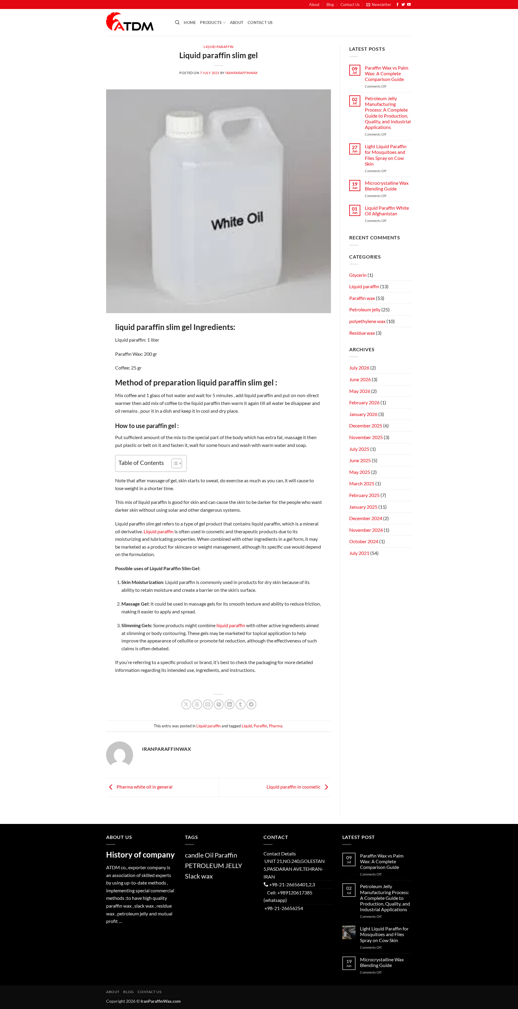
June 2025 (360, 460)
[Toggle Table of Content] (173, 463)
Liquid (247, 725)
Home (190, 22)
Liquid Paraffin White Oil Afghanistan (387, 210)
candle (194, 855)
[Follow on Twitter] (403, 5)
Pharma (275, 725)
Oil (209, 855)
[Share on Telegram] (251, 704)
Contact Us (350, 4)
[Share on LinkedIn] (229, 704)
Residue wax (362, 333)
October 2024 (363, 541)
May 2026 (359, 391)
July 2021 (359, 553)
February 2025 (364, 495)
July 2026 (359, 367)
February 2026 (364, 402)
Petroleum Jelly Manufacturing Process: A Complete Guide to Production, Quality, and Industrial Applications (388, 112)
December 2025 (365, 425)
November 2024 (366, 530)
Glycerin (358, 275)
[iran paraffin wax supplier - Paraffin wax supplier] (136, 22)
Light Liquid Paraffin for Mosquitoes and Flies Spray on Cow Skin (385, 154)
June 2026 (360, 379)
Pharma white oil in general (144, 786)
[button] (378, 4)
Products (211, 22)
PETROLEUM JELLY (213, 865)
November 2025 (366, 437)
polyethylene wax (367, 321)
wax (207, 876)
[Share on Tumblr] (241, 704)
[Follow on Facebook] (397, 5)
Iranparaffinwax (241, 73)
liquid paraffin (230, 625)
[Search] (177, 22)
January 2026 (363, 414)
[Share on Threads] (197, 704)
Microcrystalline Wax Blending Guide (387, 185)
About (314, 4)
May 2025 (359, 472)
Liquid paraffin (218, 47)
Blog (330, 4)
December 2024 (365, 518)
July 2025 (359, 449)
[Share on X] (186, 704)
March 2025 (361, 483)
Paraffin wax (362, 298)
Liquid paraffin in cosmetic (293, 786)
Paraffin (260, 725)
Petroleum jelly (364, 309)
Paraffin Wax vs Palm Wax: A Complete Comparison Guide (386, 73)
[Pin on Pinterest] (219, 704)
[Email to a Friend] (208, 704)
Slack (192, 876)
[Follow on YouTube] (409, 5)
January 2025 (363, 507)
